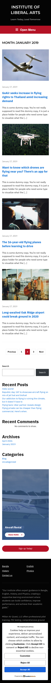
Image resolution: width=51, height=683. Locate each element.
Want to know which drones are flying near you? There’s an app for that (25, 171)
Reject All (25, 662)
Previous (12, 351)
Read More (13, 535)
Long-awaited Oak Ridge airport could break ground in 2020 (23, 314)
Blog (4, 458)
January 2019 (9, 444)
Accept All (25, 669)
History (5, 570)
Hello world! (8, 388)
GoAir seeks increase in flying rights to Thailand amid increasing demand (24, 97)
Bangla (5, 566)
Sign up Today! (25, 548)
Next (41, 351)
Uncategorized (9, 462)
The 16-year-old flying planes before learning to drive (21, 244)
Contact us (7, 575)
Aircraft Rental (13, 527)
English (30, 566)
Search (5, 366)
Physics (30, 570)
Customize (25, 655)
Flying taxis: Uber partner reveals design (21, 405)
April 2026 (7, 441)
